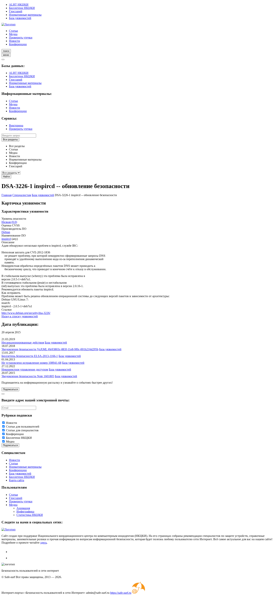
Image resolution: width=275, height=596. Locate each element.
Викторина (16, 125)
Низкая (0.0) (9, 222)
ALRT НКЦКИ (18, 4)
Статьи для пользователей (22, 426)
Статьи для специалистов (22, 430)
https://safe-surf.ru (120, 592)
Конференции (18, 44)
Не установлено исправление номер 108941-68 (31, 362)
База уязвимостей (20, 18)
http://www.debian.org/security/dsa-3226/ (25, 313)
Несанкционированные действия (22, 342)
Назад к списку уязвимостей (19, 316)
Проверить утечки (20, 37)
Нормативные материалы (25, 14)
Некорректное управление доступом (24, 369)
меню (6, 55)
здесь (43, 542)
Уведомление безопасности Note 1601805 (27, 376)
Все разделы (10, 139)
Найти (6, 176)
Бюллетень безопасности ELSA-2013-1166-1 (29, 356)
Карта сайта (16, 480)
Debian (5, 232)
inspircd (6, 238)
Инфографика (25, 511)
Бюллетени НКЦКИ (22, 8)
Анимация (23, 508)
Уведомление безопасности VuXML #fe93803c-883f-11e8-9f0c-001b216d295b (49, 349)
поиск (6, 51)
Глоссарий (15, 11)
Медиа (13, 34)
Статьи (13, 30)
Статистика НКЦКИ (29, 514)
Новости (14, 40)
